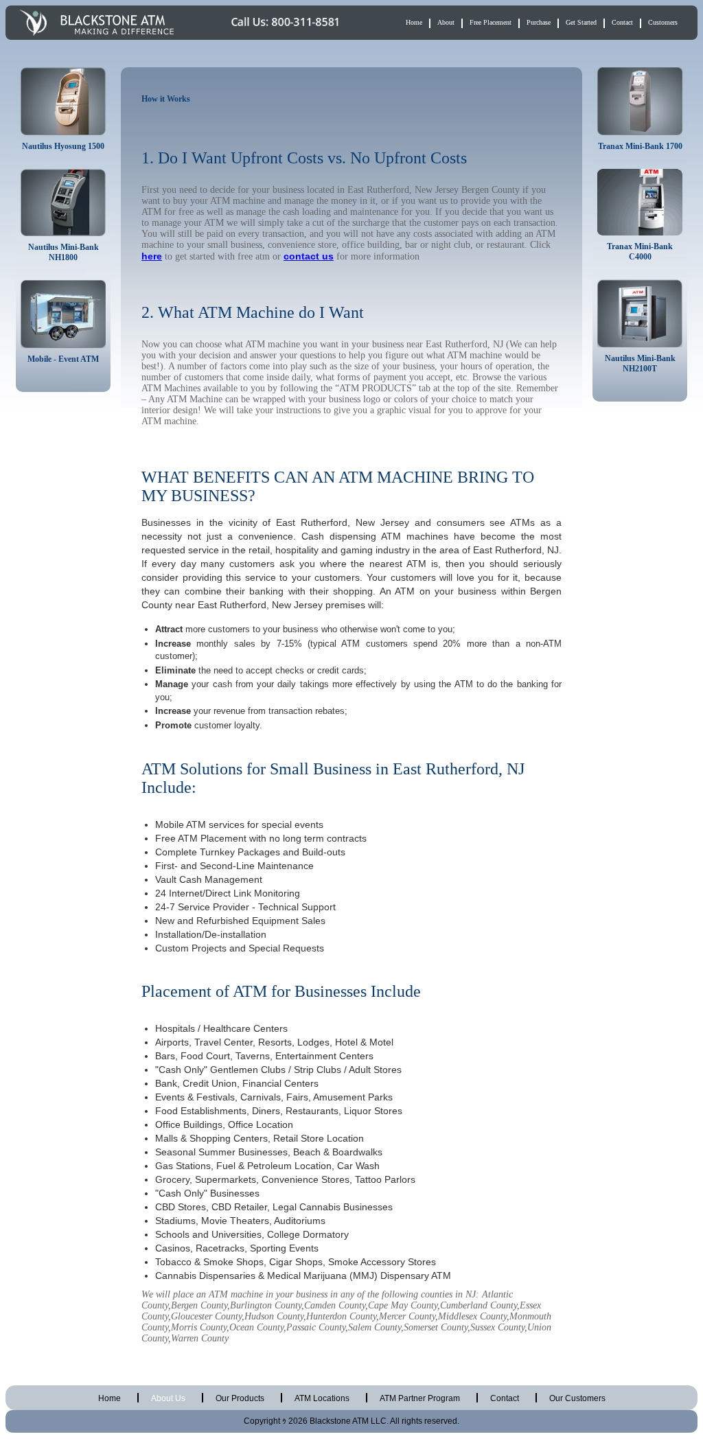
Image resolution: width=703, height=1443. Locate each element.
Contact (622, 22)
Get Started (581, 22)
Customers (663, 22)
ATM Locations (322, 1398)
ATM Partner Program (420, 1398)
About (445, 22)
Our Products (240, 1398)
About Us (168, 1398)
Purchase (539, 22)
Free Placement (490, 22)
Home (414, 22)
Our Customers (577, 1398)
